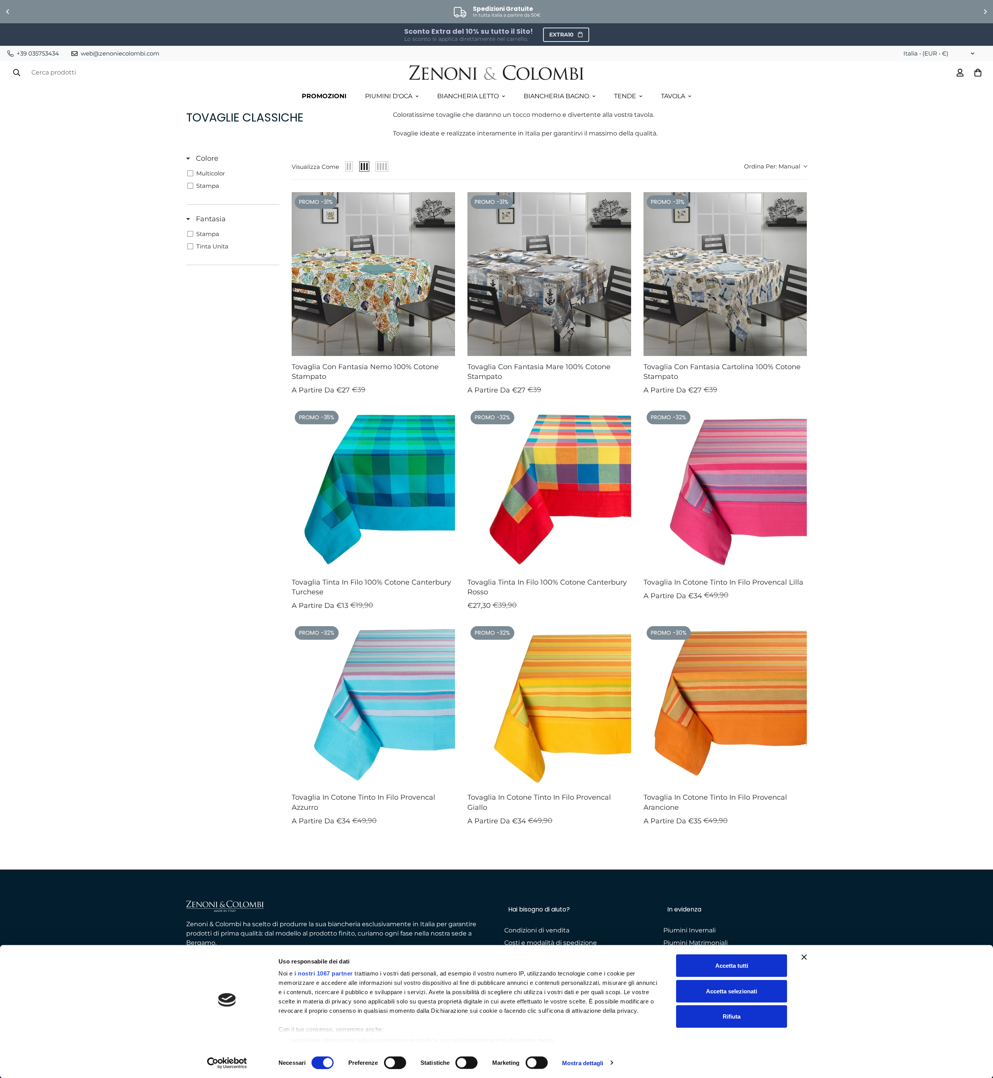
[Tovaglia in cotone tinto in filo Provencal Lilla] (725, 489)
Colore (206, 158)
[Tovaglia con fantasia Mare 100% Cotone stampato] (549, 274)
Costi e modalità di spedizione (550, 942)
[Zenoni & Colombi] (496, 73)
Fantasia (210, 219)
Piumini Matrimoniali (695, 942)
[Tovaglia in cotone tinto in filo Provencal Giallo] (549, 704)
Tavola (673, 96)
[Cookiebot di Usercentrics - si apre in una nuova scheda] (227, 1063)
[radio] (349, 166)
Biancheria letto (468, 96)
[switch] (395, 1062)
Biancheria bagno (556, 96)
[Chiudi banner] (804, 957)
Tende (625, 96)
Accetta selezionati (731, 991)
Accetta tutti (731, 965)
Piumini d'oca (388, 96)
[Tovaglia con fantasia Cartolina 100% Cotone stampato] (725, 274)
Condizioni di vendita (536, 930)
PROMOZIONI (324, 96)
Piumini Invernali (689, 930)
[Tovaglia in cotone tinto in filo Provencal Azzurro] (373, 704)
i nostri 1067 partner (323, 973)
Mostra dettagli (583, 1062)
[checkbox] (231, 173)
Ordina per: (772, 166)
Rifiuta (731, 1016)
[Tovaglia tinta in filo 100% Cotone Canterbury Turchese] (373, 489)
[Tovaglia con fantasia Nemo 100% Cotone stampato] (373, 274)
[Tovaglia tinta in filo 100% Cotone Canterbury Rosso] (549, 489)
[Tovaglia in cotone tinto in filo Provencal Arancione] (725, 704)
